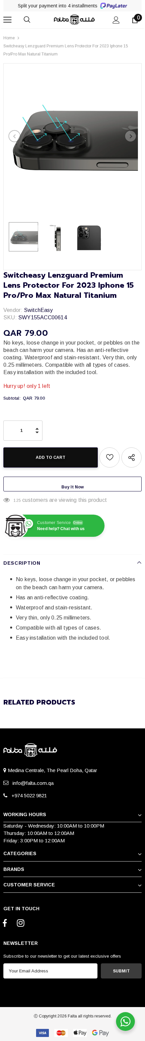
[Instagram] (20, 923)
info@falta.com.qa (32, 783)
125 (17, 500)
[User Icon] (116, 20)
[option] (72, 136)
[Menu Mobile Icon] (7, 20)
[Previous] (14, 136)
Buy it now (72, 487)
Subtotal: (12, 398)
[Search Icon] (34, 19)
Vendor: (12, 310)
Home (9, 38)
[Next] (130, 136)
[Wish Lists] (109, 457)
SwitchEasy (38, 310)
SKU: (10, 317)
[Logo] (73, 19)
